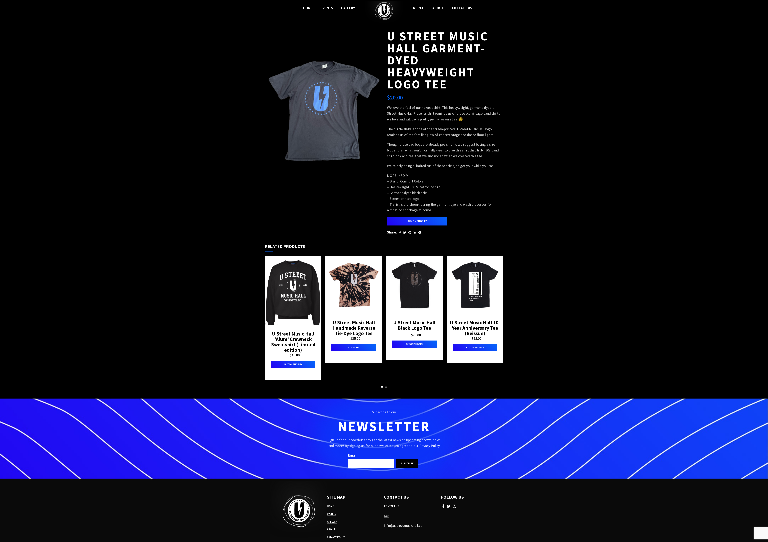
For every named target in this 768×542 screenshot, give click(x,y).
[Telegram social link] (419, 232)
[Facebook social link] (400, 232)
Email (352, 455)
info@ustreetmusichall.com (404, 525)
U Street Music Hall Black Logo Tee (414, 325)
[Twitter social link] (404, 232)
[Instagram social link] (454, 506)
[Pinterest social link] (409, 232)
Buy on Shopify (417, 221)
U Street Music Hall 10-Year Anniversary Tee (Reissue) (475, 328)
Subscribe (407, 463)
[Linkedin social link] (414, 232)
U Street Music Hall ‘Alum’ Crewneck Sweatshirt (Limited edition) (293, 342)
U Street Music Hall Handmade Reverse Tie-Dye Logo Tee (353, 328)
